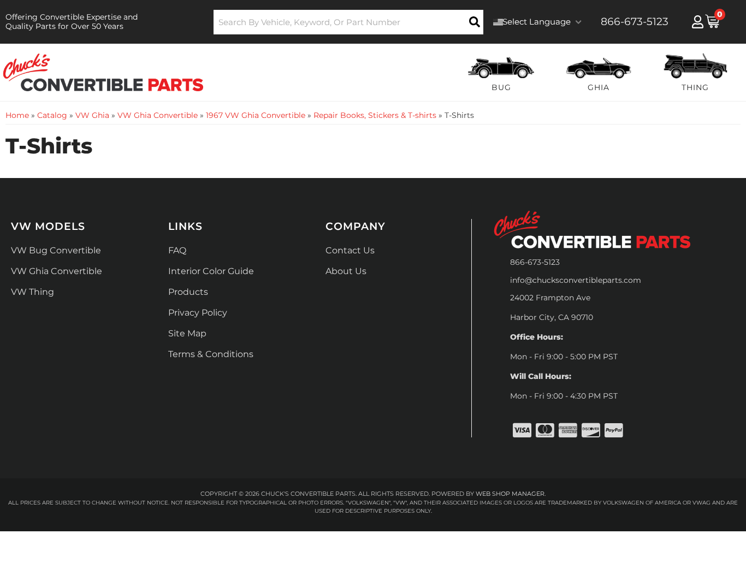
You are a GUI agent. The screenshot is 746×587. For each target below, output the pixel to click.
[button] (349, 22)
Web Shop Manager (510, 493)
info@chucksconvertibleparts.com (575, 280)
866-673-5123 (535, 262)
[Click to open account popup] (697, 21)
